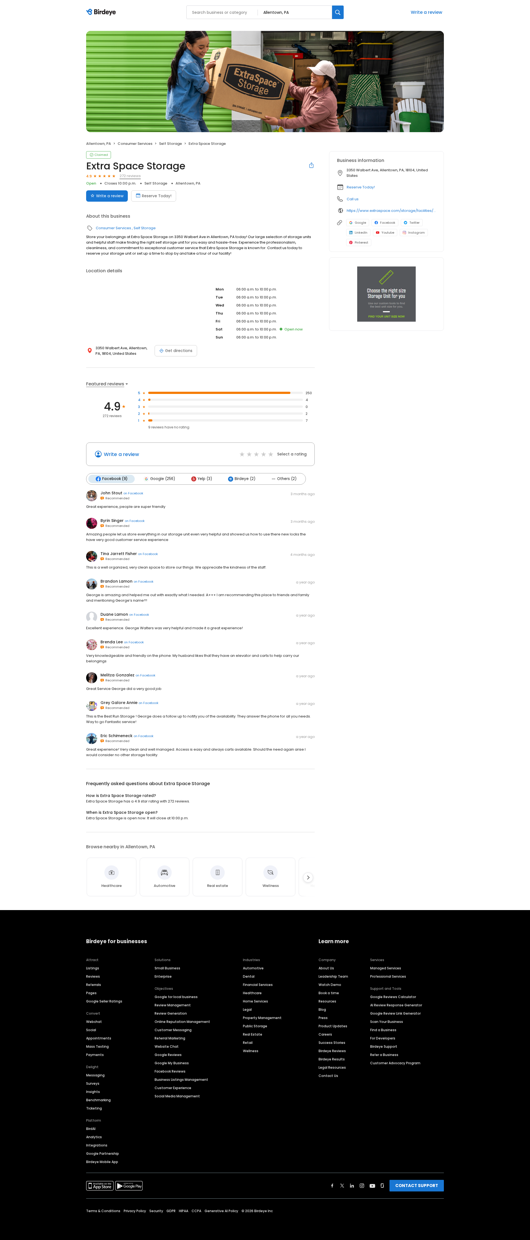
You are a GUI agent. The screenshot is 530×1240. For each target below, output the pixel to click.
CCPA (196, 1211)
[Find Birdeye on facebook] (332, 1185)
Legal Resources (332, 1067)
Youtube (387, 232)
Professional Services (388, 976)
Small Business (167, 968)
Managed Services (385, 968)
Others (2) (286, 478)
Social (91, 1030)
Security (156, 1211)
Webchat (94, 1021)
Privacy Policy (135, 1211)
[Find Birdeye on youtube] (372, 1185)
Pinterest (361, 242)
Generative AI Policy (221, 1211)
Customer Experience (173, 1088)
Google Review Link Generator (395, 1013)
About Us (326, 968)
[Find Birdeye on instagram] (362, 1185)
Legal (247, 1009)
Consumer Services (135, 143)
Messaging (95, 1075)
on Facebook (133, 493)
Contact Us (328, 1075)
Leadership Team (333, 976)
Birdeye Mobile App (102, 1161)
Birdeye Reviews (332, 1051)
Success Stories (332, 1042)
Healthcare (252, 993)
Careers (325, 1034)
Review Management (173, 1005)
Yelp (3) (205, 478)
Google (360, 222)
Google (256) (162, 478)
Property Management (262, 1017)
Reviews (93, 976)
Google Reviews (168, 1054)
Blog (322, 1009)
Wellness (250, 1051)
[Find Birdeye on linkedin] (352, 1185)
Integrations (96, 1145)
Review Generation (171, 1013)
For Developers (382, 1038)
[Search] (338, 12)
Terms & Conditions (103, 1211)
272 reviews (130, 175)
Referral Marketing (170, 1038)
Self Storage (170, 143)
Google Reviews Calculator (393, 996)
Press (323, 1017)
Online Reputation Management (182, 1021)
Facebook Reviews (170, 1071)
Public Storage (255, 1026)
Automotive (253, 968)
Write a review (426, 12)
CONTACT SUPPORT (416, 1185)
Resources (327, 1001)
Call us (353, 199)
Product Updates (333, 1026)
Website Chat (167, 1046)
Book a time (329, 993)
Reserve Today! (156, 196)
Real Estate (252, 1034)
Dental (249, 976)
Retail (248, 1042)
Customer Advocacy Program (395, 1063)
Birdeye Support (383, 1046)
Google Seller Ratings (104, 1001)
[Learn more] (386, 294)
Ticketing (94, 1108)
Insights (93, 1091)
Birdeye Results (332, 1059)
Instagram (416, 232)
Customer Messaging (173, 1030)
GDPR (171, 1211)
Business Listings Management (181, 1079)
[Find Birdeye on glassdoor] (382, 1185)
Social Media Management (177, 1096)
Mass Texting (97, 1046)
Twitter (414, 222)
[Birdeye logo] (102, 12)
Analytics (94, 1137)
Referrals (93, 984)
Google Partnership (102, 1153)
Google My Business (172, 1063)
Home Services (255, 1001)
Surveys (92, 1083)
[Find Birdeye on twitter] (342, 1185)
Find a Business (383, 1030)
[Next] (308, 877)
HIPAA (183, 1211)
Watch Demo (330, 984)
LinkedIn (361, 232)
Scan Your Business (386, 1021)
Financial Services (258, 984)
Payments (95, 1054)
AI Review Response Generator (396, 1005)
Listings (92, 968)
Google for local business (176, 996)
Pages (91, 993)
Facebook (387, 222)
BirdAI (91, 1128)
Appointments (98, 1038)
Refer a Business (384, 1054)
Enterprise (163, 976)
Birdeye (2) (245, 478)
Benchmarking (98, 1100)
